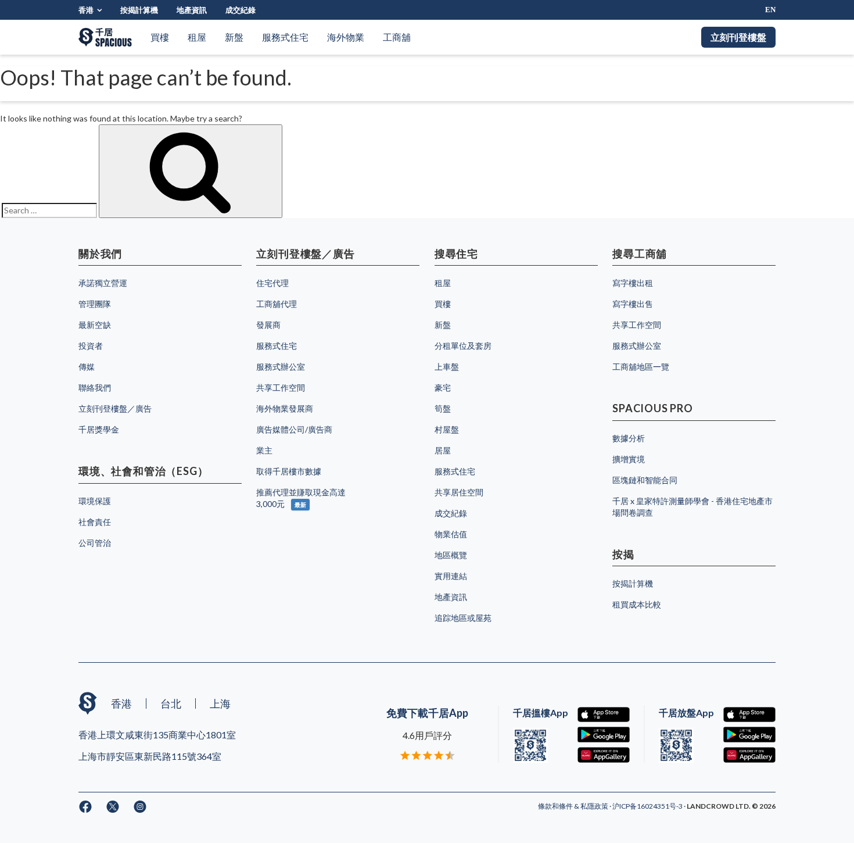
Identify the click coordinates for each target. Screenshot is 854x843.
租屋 (197, 36)
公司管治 (94, 543)
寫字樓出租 (632, 283)
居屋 (443, 450)
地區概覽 (451, 555)
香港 (86, 10)
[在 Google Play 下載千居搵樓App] (603, 734)
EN (770, 9)
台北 (170, 703)
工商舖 (397, 36)
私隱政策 (594, 806)
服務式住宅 (285, 36)
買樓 (159, 36)
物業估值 (451, 534)
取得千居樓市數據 (288, 471)
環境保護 (94, 501)
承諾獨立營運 (102, 283)
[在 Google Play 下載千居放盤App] (749, 734)
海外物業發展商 (284, 408)
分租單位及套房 (463, 346)
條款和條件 (556, 806)
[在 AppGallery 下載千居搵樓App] (603, 755)
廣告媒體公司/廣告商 (294, 429)
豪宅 (443, 387)
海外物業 (345, 36)
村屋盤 (447, 429)
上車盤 (447, 367)
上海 (220, 703)
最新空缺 (94, 325)
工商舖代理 (276, 304)
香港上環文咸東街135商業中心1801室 (157, 734)
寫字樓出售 (632, 304)
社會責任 (94, 522)
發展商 (268, 325)
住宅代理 (272, 283)
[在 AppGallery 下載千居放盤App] (749, 755)
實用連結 (451, 576)
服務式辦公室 (280, 367)
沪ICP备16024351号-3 (648, 806)
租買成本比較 (636, 604)
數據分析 (628, 438)
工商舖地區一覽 (640, 367)
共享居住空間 (459, 492)
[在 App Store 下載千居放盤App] (749, 715)
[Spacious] (105, 37)
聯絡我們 (94, 387)
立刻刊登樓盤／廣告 (115, 408)
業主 (264, 450)
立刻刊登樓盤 (738, 36)
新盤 (234, 36)
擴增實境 (628, 459)
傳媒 (86, 367)
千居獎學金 (98, 429)
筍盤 (443, 408)
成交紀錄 (240, 10)
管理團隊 (94, 304)
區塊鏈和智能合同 (644, 480)
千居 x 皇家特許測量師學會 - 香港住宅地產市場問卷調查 (692, 506)
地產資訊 (192, 10)
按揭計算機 (139, 10)
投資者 (90, 346)
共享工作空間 (280, 387)
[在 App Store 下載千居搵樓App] (603, 715)
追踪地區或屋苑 (463, 618)
